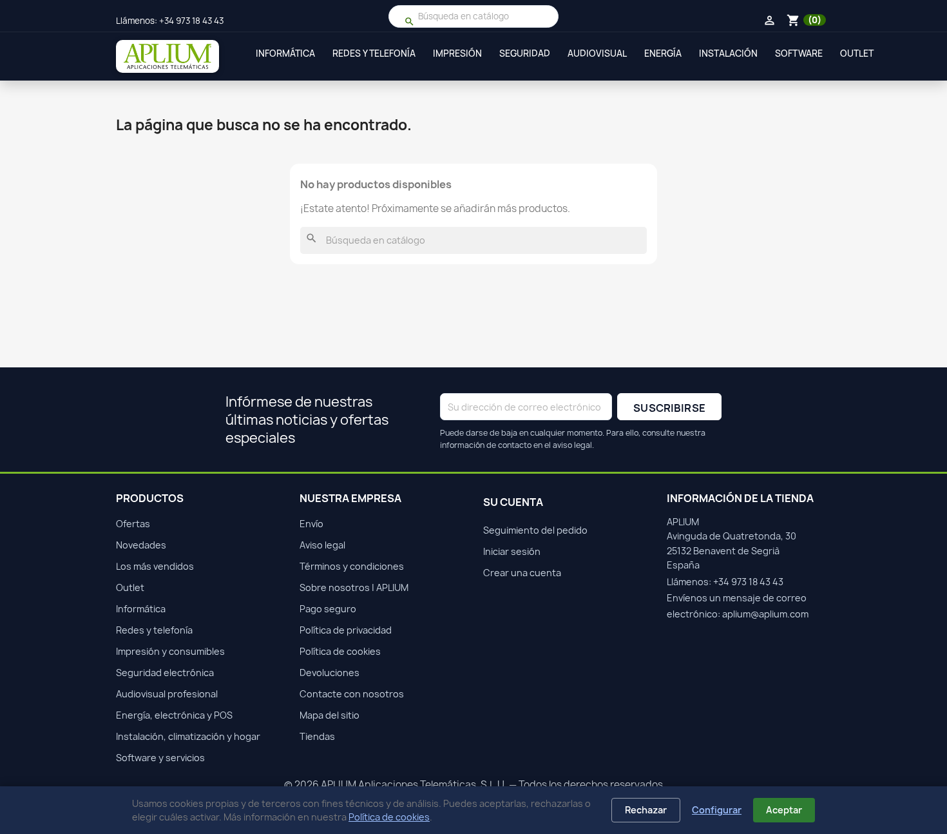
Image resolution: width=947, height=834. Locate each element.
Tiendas (317, 736)
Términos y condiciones (352, 566)
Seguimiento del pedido (535, 530)
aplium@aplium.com (765, 614)
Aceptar (784, 810)
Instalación (728, 53)
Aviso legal (322, 545)
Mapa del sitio (329, 715)
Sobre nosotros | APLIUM (354, 587)
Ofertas (133, 524)
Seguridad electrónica (165, 672)
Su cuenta (513, 502)
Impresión (457, 53)
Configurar (716, 810)
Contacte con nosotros (352, 694)
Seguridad (524, 53)
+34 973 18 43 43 (191, 20)
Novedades (141, 545)
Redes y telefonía (374, 53)
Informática (285, 53)
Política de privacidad (346, 630)
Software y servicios (160, 758)
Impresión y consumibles (170, 651)
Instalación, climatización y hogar (188, 736)
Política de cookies (389, 817)
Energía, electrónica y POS (174, 715)
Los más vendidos (155, 566)
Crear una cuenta (522, 573)
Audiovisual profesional (167, 694)
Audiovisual (597, 53)
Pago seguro (328, 609)
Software (799, 53)
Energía (663, 53)
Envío (311, 524)
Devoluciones (329, 672)
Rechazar (646, 810)
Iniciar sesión (511, 551)
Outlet (857, 53)
